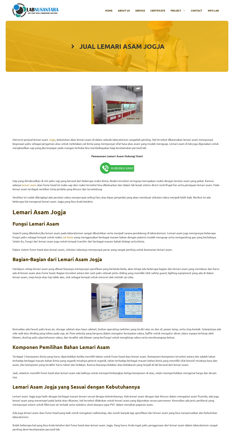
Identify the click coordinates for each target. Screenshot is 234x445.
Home (108, 10)
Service (140, 10)
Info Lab (213, 10)
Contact (196, 10)
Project (176, 10)
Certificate (157, 10)
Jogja (52, 139)
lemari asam (29, 185)
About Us (124, 10)
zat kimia (68, 237)
